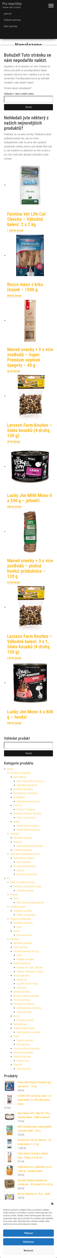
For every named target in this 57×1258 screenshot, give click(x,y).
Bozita (16, 931)
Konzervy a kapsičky (20, 772)
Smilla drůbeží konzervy (29, 829)
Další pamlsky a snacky (29, 1032)
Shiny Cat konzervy (26, 817)
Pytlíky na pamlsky (26, 914)
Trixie (16, 1036)
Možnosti (28, 1250)
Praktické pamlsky (22, 850)
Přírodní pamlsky (25, 1020)
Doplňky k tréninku (22, 910)
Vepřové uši (23, 1060)
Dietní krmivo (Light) (23, 858)
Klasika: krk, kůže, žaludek (30, 967)
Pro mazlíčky (12, 4)
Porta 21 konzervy (26, 809)
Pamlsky (14, 833)
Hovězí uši (22, 979)
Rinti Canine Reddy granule (30, 902)
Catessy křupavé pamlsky (30, 845)
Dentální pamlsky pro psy (26, 951)
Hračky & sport (17, 906)
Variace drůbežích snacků (30, 971)
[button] (52, 1203)
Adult (19, 926)
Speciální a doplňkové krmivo (25, 853)
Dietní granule (24, 862)
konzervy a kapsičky (27, 874)
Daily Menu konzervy (27, 785)
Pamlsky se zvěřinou (24, 1003)
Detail (20, 230)
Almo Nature (19, 777)
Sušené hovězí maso (27, 983)
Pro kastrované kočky (24, 866)
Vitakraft (17, 1064)
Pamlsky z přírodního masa (27, 886)
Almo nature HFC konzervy (30, 781)
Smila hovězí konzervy (28, 825)
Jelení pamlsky (24, 1011)
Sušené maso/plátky (24, 1028)
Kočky (10, 769)
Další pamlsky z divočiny (29, 1008)
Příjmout (28, 1233)
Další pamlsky (20, 947)
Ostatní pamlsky (25, 1040)
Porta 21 (17, 805)
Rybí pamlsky (11, 26)
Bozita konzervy (24, 935)
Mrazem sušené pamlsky (26, 995)
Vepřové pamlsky (22, 1056)
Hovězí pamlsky (21, 975)
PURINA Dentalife (25, 959)
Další (19, 955)
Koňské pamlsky (21, 991)
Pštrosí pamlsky (21, 999)
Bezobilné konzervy (23, 789)
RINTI (16, 898)
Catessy (17, 841)
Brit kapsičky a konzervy (25, 793)
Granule (14, 894)
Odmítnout (28, 1241)
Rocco (16, 1016)
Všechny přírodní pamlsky (26, 1048)
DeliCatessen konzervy (28, 801)
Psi (8, 878)
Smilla (16, 821)
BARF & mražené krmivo (22, 882)
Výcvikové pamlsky (23, 1052)
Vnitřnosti (21, 987)
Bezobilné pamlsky (22, 837)
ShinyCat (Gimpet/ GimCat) (27, 813)
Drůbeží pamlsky (12, 20)
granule (8, 13)
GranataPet (19, 797)
